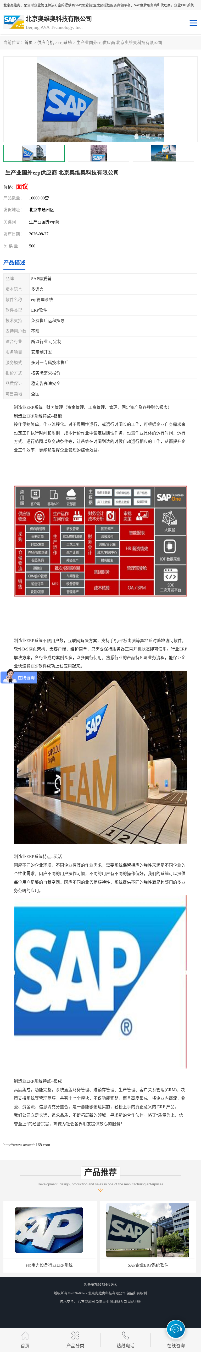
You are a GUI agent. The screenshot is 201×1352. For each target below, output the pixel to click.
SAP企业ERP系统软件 (51, 1265)
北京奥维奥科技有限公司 (107, 1293)
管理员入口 (118, 1302)
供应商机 (45, 42)
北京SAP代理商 (150, 1265)
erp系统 (65, 42)
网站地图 (134, 1302)
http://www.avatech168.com (26, 1145)
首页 (28, 42)
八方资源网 (86, 1302)
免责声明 (102, 1302)
